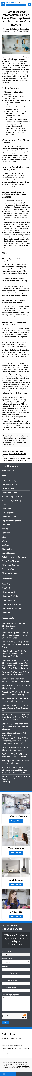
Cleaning (6, 612)
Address (5, 966)
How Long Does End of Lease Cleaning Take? (14, 97)
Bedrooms (6, 508)
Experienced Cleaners (11, 520)
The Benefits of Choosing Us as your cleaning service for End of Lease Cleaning (15, 717)
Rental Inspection (9, 484)
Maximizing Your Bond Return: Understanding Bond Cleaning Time (15, 708)
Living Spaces (8, 512)
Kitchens (6, 524)
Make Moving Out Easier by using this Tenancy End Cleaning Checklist (14, 654)
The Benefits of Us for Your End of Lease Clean (16, 686)
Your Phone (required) (10, 987)
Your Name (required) (9, 973)
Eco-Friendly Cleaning (12, 496)
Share (26, 31)
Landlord (6, 588)
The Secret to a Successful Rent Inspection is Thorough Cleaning (16, 779)
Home (19, 1066)
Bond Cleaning (17, 442)
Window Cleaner (9, 488)
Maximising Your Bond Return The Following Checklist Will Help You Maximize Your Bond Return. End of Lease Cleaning (15, 664)
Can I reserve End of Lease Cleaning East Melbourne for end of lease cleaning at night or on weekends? (17, 131)
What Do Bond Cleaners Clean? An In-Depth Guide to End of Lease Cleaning (16, 459)
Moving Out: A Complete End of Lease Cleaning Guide (15, 761)
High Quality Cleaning (11, 500)
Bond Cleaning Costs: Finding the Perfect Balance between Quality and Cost (15, 635)
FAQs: (6, 105)
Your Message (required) (10, 995)
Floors (5, 537)
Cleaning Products (10, 492)
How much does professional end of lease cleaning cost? (18, 125)
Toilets (5, 528)
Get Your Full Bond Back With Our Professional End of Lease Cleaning (15, 726)
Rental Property (9, 553)
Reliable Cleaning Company (15, 437)
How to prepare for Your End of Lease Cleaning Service (15, 748)
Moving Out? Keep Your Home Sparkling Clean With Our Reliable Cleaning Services (14, 454)
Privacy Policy (16, 1064)
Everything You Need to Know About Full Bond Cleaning (15, 693)
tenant (4, 159)
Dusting (5, 545)
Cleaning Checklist (10, 596)
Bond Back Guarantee (11, 604)
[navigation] (29, 4)
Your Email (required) (9, 980)
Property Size (6, 951)
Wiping (5, 541)
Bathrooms (7, 533)
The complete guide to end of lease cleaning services (15, 699)
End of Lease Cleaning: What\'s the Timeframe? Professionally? (16, 1066)
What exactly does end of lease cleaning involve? (17, 108)
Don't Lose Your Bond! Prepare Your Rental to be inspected (15, 755)
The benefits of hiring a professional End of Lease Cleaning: (17, 101)
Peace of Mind (16, 436)
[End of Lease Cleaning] (13, 5)
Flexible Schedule (9, 516)
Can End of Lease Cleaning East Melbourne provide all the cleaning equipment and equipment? (17, 114)
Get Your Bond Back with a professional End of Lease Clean (16, 680)
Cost (9, 436)
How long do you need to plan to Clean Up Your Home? (15, 673)
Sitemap (23, 1064)
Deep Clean (7, 584)
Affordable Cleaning (10, 565)
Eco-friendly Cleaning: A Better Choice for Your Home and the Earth (15, 644)
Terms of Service (6, 1064)
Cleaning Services (9, 592)
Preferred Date (7, 959)
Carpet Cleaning (9, 480)
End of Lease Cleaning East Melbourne (12, 1062)
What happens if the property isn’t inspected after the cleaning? (18, 121)
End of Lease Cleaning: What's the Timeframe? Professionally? (15, 626)
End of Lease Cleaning (11, 608)
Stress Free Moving (10, 561)
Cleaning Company (10, 573)
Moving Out (7, 549)
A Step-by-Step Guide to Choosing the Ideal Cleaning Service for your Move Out (14, 770)
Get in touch (6, 470)
